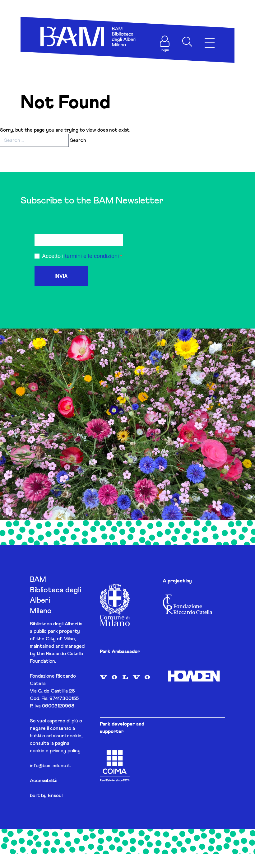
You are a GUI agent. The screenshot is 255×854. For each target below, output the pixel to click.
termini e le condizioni (92, 256)
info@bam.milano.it (50, 765)
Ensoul (55, 795)
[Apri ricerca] (187, 42)
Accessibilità (44, 780)
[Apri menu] (210, 43)
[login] (165, 41)
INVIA (61, 276)
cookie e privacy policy (55, 750)
